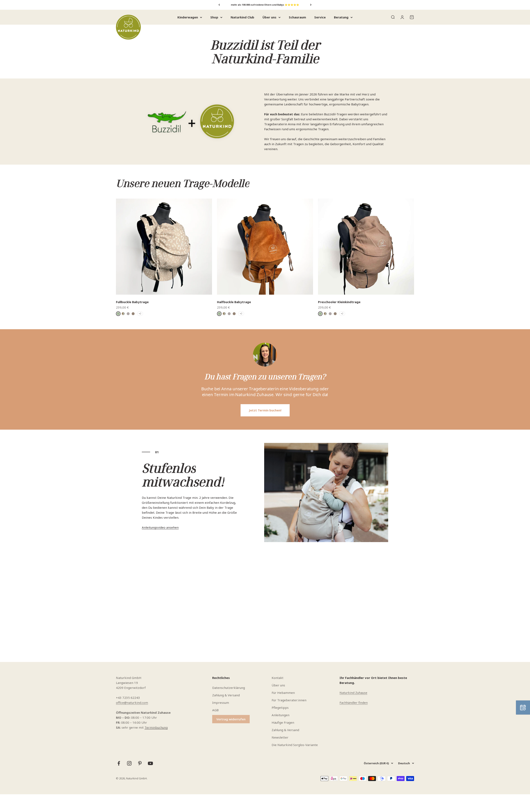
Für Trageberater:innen (289, 700)
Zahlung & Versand (226, 695)
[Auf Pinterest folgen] (140, 763)
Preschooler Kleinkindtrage (339, 302)
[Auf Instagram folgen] (129, 763)
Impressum (220, 702)
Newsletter (280, 737)
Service (320, 17)
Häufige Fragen (283, 722)
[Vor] (311, 5)
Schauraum (297, 17)
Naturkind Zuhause (353, 693)
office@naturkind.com (132, 702)
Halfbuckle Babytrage (234, 302)
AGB (215, 710)
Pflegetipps (280, 707)
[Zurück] (219, 5)
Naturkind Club (242, 17)
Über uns (269, 17)
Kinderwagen (187, 17)
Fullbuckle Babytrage (132, 302)
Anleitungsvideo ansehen (160, 527)
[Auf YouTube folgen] (150, 763)
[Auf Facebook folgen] (119, 763)
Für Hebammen (283, 693)
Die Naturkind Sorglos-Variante (295, 745)
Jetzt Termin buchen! (265, 410)
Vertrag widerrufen (231, 719)
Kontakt (277, 678)
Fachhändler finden (354, 702)
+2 (140, 313)
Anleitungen (280, 715)
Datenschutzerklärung (228, 688)
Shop (214, 17)
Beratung (341, 17)
